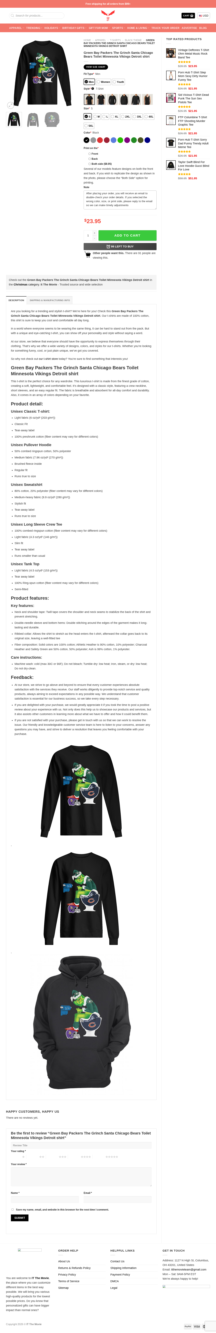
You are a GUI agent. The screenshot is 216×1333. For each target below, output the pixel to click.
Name (15, 1192)
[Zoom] (10, 105)
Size (87, 108)
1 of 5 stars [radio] (15, 1156)
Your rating (18, 1151)
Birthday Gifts (73, 28)
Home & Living (137, 28)
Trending (33, 28)
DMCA (114, 1281)
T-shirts (115, 40)
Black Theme (133, 40)
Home (87, 40)
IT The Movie (40, 1278)
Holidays (51, 28)
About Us (64, 1261)
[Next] (73, 73)
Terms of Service (68, 1281)
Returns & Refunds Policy (74, 1268)
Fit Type (89, 73)
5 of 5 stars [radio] (99, 1156)
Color (87, 132)
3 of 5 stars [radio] (52, 1156)
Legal (113, 1287)
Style (88, 88)
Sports (117, 28)
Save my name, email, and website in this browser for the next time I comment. (62, 1209)
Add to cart (127, 235)
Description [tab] (16, 300)
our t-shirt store (48, 358)
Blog (203, 28)
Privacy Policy (67, 1274)
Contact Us (117, 1261)
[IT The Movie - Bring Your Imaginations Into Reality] (108, 16)
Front (95, 153)
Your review (19, 1164)
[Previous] (11, 73)
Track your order (165, 28)
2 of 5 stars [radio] (32, 1156)
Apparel (15, 28)
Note (86, 187)
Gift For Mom (98, 28)
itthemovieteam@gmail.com (188, 1269)
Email (88, 1192)
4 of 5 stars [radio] (74, 1156)
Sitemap (63, 1287)
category (26, 284)
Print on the (91, 148)
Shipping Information (123, 1268)
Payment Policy (120, 1274)
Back (95, 158)
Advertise (189, 28)
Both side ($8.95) (102, 163)
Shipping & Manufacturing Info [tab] (50, 300)
